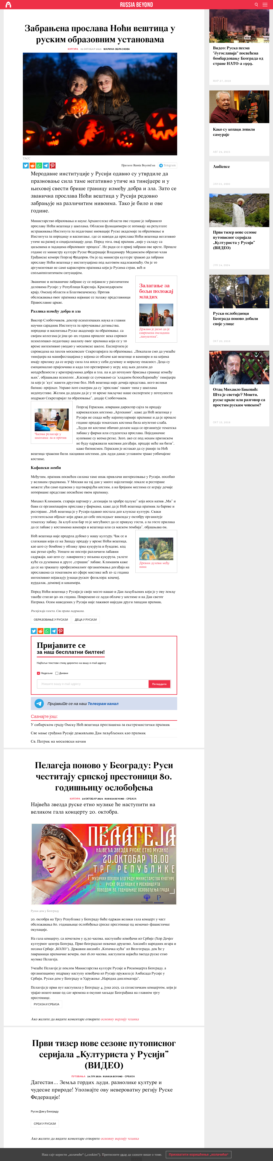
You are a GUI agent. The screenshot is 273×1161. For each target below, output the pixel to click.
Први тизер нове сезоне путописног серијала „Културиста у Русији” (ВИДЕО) (235, 240)
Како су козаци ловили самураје (234, 132)
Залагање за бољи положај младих (156, 291)
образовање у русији (51, 619)
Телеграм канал (103, 703)
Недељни (47, 673)
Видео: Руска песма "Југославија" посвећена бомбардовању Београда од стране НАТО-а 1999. (238, 56)
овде (123, 1154)
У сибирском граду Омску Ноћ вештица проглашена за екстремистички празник (100, 725)
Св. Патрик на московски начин (58, 742)
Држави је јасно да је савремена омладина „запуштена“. (154, 333)
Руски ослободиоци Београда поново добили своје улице (235, 319)
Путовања (79, 1076)
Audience (221, 167)
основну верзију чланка (120, 1019)
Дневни (63, 673)
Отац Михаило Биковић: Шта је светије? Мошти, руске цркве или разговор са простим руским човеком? (239, 397)
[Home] (8, 4)
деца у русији (86, 619)
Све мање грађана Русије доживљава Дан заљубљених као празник (88, 733)
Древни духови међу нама (154, 565)
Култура (73, 49)
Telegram (170, 165)
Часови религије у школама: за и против (50, 436)
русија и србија (46, 1004)
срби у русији (45, 1123)
